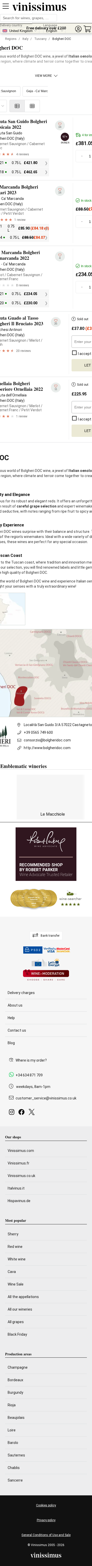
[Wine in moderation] (46, 975)
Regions (11, 39)
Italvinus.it (16, 1188)
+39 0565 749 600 (38, 732)
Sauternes (16, 1455)
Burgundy (15, 1392)
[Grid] (32, 106)
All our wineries (20, 1309)
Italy (25, 39)
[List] (17, 106)
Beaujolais (16, 1418)
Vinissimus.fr (18, 1163)
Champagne (18, 1367)
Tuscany (40, 39)
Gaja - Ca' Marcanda (40, 91)
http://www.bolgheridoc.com (47, 748)
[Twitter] (33, 1113)
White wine (17, 1259)
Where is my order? (31, 1060)
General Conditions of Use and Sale (46, 1535)
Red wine (15, 1247)
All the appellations (23, 1297)
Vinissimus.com (21, 1151)
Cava (12, 1272)
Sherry (13, 1234)
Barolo (13, 1443)
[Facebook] (22, 1113)
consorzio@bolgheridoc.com (47, 740)
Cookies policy (46, 1505)
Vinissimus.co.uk (21, 1176)
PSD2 (36, 950)
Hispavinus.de (19, 1201)
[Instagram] (12, 1113)
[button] (78, 29)
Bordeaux (15, 1380)
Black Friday (17, 1334)
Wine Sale (16, 1284)
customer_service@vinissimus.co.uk (46, 1098)
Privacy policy (46, 1520)
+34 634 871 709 (29, 1075)
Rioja (12, 1405)
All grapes (16, 1322)
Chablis (14, 1468)
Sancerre (15, 1480)
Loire (12, 1430)
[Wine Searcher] (46, 899)
